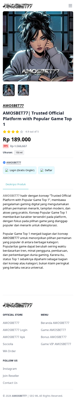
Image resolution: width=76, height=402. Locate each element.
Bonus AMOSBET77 (53, 337)
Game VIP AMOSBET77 (56, 344)
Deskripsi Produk (16, 184)
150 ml (19, 152)
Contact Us (10, 383)
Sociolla (8, 344)
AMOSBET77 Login (15, 330)
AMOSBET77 (13, 105)
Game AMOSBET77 (53, 330)
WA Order (9, 351)
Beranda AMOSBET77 (55, 323)
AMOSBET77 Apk (14, 337)
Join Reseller (11, 376)
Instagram (10, 369)
